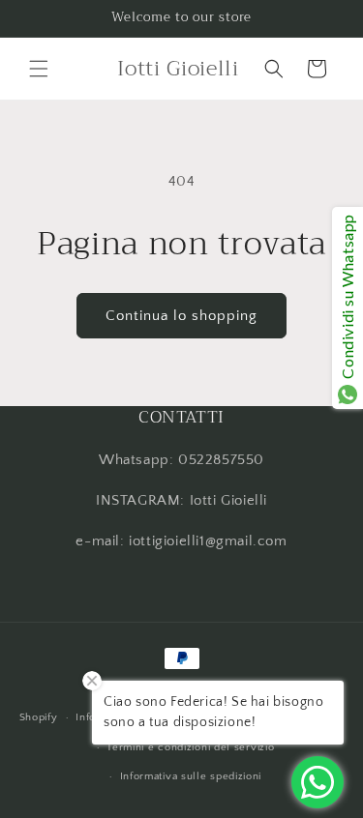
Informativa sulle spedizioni (191, 776)
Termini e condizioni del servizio (190, 747)
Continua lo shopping (181, 315)
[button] (38, 68)
